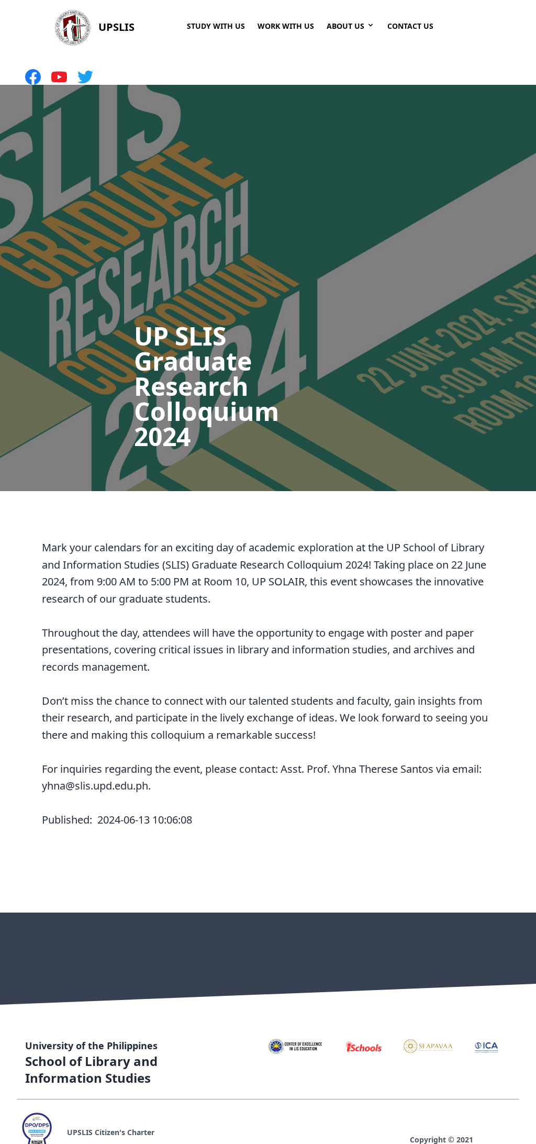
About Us (345, 26)
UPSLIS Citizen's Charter (110, 1132)
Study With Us (216, 26)
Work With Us (286, 26)
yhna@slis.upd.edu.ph (95, 786)
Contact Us (410, 26)
